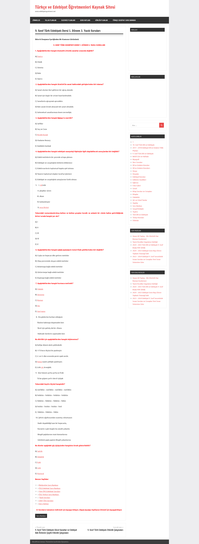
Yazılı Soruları (44, 497)
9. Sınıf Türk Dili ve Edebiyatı (143, 153)
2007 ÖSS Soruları (46, 500)
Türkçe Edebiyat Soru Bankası (124, 20)
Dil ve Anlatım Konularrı (141, 168)
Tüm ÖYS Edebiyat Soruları (49, 491)
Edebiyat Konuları (139, 177)
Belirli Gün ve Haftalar (141, 156)
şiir (41, 185)
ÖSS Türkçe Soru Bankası (49, 494)
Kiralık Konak (42, 135)
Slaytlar (135, 203)
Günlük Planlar (101, 20)
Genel (135, 188)
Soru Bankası (41, 516)
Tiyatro (40, 56)
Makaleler (136, 197)
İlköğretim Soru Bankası (48, 485)
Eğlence (135, 183)
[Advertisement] (147, 52)
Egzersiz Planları (68, 20)
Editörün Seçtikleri (139, 180)
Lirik (39, 468)
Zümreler (36, 20)
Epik (39, 462)
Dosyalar (136, 174)
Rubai (39, 362)
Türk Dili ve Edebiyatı (140, 214)
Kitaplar (135, 194)
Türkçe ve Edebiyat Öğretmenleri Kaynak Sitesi (75, 7)
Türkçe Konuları (138, 217)
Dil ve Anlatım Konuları (141, 165)
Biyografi (136, 159)
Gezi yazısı (41, 311)
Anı (38, 306)
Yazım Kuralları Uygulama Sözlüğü (145, 242)
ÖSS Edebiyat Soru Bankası (49, 488)
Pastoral (40, 473)
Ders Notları (85, 20)
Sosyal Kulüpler (138, 209)
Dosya (135, 171)
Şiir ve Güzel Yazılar (140, 200)
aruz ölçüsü (44, 207)
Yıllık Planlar (50, 20)
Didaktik (40, 457)
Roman (40, 300)
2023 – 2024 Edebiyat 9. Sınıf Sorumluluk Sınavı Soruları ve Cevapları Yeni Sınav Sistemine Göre (148, 259)
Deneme (40, 294)
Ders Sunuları (137, 162)
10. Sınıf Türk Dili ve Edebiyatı (143, 145)
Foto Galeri (137, 185)
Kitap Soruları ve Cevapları (142, 191)
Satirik (39, 451)
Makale (40, 289)
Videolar (136, 220)
